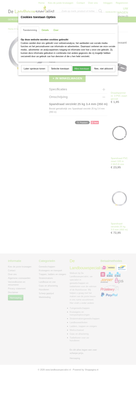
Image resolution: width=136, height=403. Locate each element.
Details (45, 30)
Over (56, 30)
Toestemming (30, 30)
